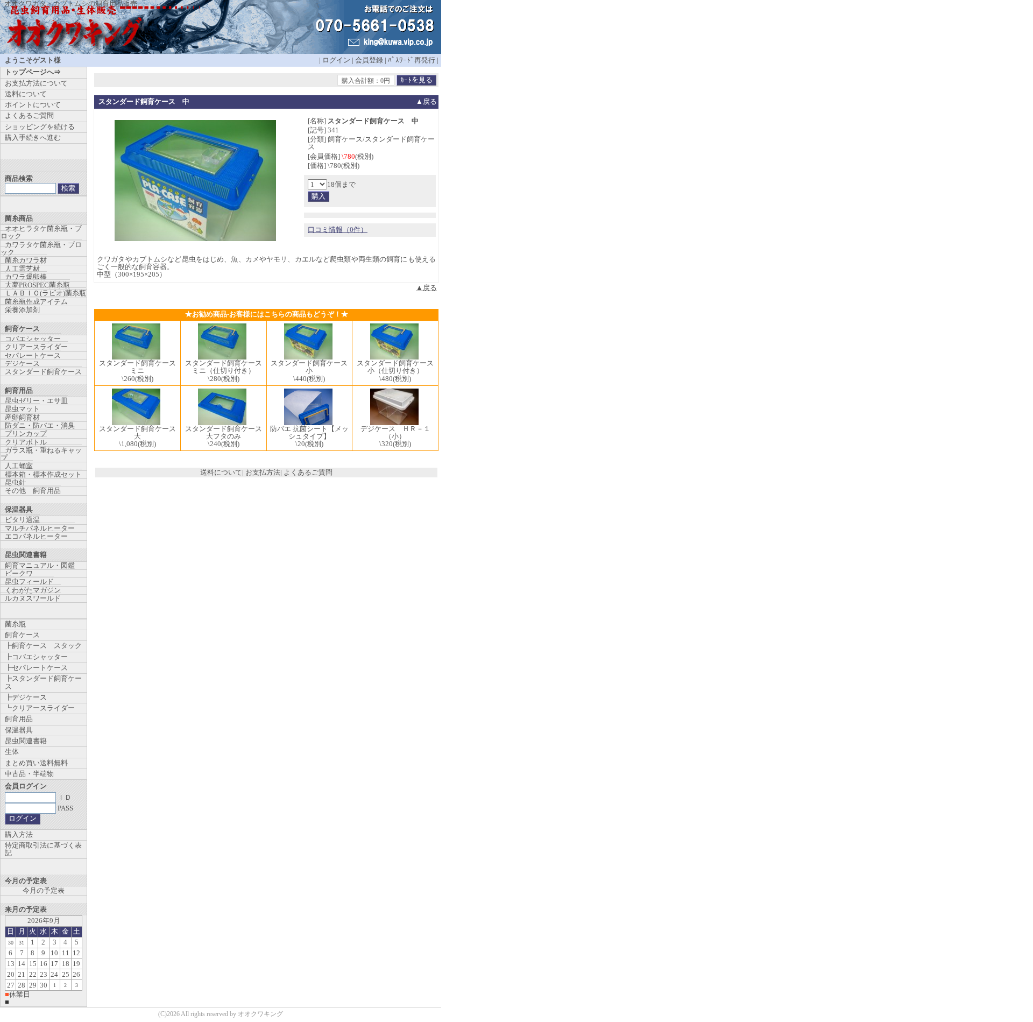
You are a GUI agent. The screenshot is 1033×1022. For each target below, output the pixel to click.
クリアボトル (26, 442)
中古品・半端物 (29, 774)
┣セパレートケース (36, 668)
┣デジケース (26, 697)
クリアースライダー (36, 347)
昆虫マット (22, 409)
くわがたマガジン (33, 590)
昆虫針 (15, 482)
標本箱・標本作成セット (43, 474)
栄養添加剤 (22, 310)
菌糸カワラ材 (26, 260)
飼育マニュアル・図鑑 (40, 565)
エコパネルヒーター (36, 536)
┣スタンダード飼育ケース (43, 682)
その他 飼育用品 (33, 491)
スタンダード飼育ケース (43, 372)
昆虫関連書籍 (26, 741)
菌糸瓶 (15, 624)
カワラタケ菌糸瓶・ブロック (41, 248)
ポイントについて (33, 105)
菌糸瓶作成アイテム (36, 302)
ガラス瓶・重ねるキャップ (41, 454)
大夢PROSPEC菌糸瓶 (37, 285)
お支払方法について (36, 83)
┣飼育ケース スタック (43, 646)
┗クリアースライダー (40, 708)
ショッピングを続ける (40, 127)
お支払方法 (262, 472)
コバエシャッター (33, 339)
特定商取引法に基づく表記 (43, 849)
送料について (221, 472)
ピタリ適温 (22, 520)
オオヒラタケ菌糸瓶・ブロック (41, 232)
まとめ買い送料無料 (36, 763)
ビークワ (19, 573)
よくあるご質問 (308, 472)
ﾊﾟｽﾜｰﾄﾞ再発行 (411, 60)
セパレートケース (33, 355)
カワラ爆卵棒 (26, 277)
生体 (12, 752)
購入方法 (19, 834)
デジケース (22, 364)
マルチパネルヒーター (40, 528)
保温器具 (19, 730)
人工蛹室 (19, 466)
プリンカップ (26, 433)
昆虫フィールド (29, 581)
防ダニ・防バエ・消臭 (40, 425)
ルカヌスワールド (33, 598)
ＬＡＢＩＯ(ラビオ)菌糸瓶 (45, 293)
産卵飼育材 (22, 417)
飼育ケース (22, 635)
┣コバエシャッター (36, 657)
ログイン (336, 60)
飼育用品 (19, 719)
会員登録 (369, 60)
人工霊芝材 (22, 269)
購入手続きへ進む (33, 137)
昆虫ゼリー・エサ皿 (36, 401)
